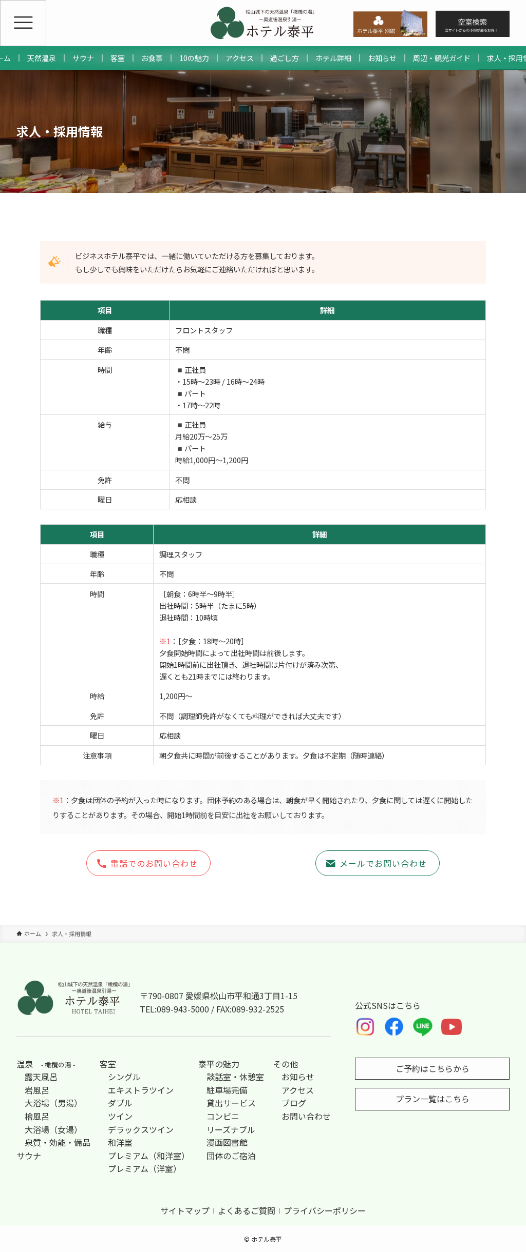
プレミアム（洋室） (144, 1168)
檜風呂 (37, 1116)
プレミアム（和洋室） (149, 1155)
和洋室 (120, 1142)
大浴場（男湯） (53, 1103)
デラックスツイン (141, 1129)
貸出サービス (231, 1103)
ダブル (120, 1103)
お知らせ (297, 1076)
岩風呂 (37, 1090)
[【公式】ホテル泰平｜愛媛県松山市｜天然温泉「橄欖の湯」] (263, 23)
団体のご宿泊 (231, 1155)
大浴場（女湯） (53, 1129)
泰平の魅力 (218, 1064)
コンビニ (222, 1116)
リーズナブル (230, 1129)
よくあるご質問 (246, 1210)
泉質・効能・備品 (57, 1142)
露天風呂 (41, 1076)
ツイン (120, 1116)
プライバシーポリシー (325, 1210)
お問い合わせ (306, 1116)
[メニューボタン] (23, 23)
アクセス (297, 1090)
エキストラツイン (141, 1090)
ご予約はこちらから (432, 1068)
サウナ (28, 1155)
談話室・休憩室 (235, 1076)
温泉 (45, 1064)
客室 (108, 1064)
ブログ (293, 1103)
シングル (124, 1076)
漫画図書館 (227, 1142)
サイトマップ (185, 1210)
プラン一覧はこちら (432, 1098)
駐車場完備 (227, 1090)
